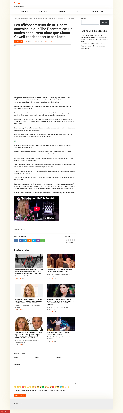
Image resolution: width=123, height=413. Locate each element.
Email (37, 357)
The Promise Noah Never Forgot (91, 35)
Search (83, 18)
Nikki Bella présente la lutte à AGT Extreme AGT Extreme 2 (58, 333)
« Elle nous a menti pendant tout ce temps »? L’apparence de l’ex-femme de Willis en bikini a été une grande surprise (60, 302)
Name (16, 357)
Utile (79, 12)
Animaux (62, 12)
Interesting (43, 12)
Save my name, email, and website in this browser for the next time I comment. (40, 390)
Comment (17, 365)
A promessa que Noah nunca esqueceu (93, 44)
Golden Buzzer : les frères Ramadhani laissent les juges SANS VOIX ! (60, 270)
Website (58, 357)
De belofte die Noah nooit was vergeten (94, 37)
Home (15, 18)
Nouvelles (24, 12)
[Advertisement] (45, 83)
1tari (17, 3)
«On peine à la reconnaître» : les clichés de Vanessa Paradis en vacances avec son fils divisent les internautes (28, 301)
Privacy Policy (97, 12)
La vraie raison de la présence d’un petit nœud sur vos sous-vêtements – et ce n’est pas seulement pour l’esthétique (29, 271)
